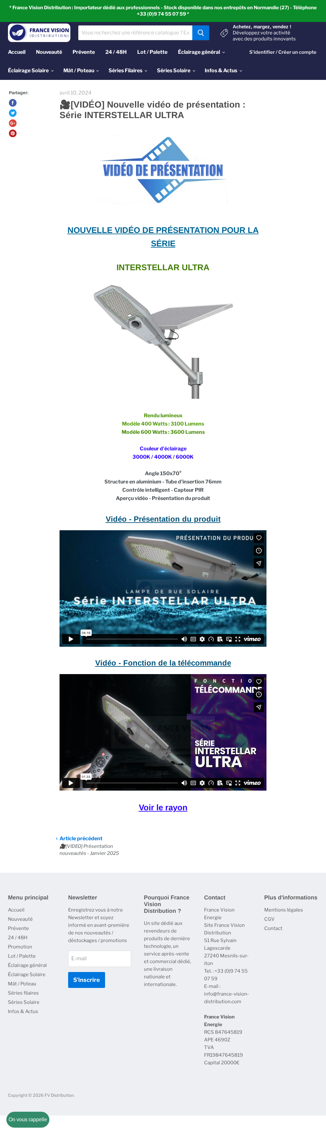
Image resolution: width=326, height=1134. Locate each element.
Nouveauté (20, 919)
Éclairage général (27, 965)
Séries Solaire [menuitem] (173, 70)
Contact (273, 928)
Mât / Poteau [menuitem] (78, 70)
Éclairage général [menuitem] (199, 52)
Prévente (18, 928)
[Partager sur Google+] (13, 123)
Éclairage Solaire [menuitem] (28, 70)
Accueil (16, 910)
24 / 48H (17, 937)
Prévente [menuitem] (84, 52)
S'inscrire (86, 979)
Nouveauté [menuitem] (49, 52)
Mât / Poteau (22, 984)
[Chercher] (200, 32)
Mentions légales (283, 910)
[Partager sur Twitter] (13, 113)
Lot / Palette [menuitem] (152, 52)
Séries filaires (23, 993)
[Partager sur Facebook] (13, 103)
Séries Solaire (23, 1002)
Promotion (20, 947)
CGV (269, 919)
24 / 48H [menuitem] (116, 52)
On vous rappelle (28, 1119)
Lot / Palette (22, 956)
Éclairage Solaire (27, 974)
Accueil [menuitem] (16, 52)
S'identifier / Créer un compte (282, 52)
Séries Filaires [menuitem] (125, 70)
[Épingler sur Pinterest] (13, 133)
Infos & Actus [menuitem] (221, 70)
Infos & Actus (23, 1011)
